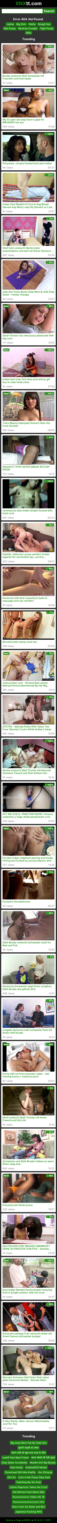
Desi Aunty (16, 1467)
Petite (32, 24)
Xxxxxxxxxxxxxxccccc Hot (28, 1501)
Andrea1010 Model (36, 1467)
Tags (18, 1520)
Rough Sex (44, 24)
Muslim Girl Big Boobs (42, 1462)
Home (9, 1520)
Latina (10, 24)
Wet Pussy (10, 28)
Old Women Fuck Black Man (29, 1492)
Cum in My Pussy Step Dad (34, 1477)
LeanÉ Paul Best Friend (15, 1457)
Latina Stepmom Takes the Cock (28, 1487)
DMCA (27, 1520)
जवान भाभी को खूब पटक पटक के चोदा (28, 1452)
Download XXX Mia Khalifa (20, 1472)
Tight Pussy (46, 28)
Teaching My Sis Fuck (28, 1482)
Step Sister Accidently (14, 1462)
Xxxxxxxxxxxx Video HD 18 (28, 1496)
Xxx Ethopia (45, 1472)
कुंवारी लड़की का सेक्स (28, 1447)
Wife (28, 32)
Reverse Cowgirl (27, 28)
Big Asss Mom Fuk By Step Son (29, 1442)
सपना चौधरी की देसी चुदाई (43, 1457)
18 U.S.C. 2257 (42, 1520)
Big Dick (21, 24)
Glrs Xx (11, 1477)
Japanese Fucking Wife (28, 1511)
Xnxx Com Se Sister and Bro (28, 1506)
